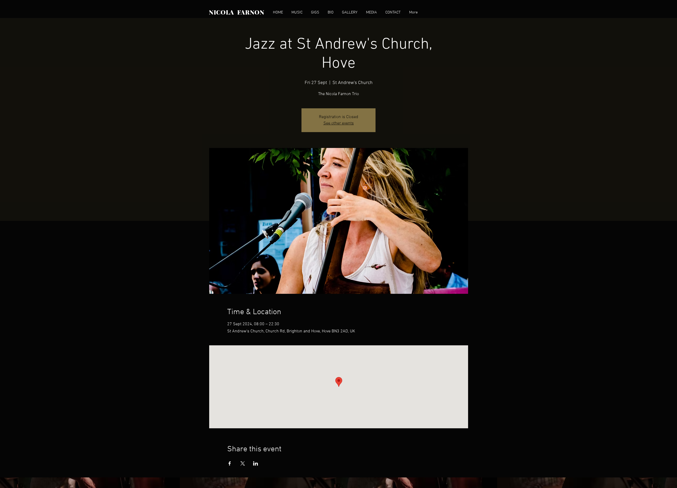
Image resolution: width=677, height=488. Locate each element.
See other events (338, 123)
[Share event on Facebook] (229, 463)
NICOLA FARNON (236, 12)
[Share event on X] (242, 463)
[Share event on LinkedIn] (255, 463)
